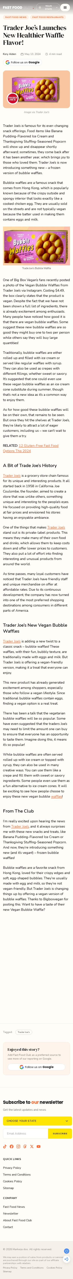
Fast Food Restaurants (47, 17)
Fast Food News (15, 17)
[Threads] (25, 1146)
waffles (56, 796)
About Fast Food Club (17, 1220)
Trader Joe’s (12, 475)
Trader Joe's (24, 1032)
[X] (32, 1146)
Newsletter (10, 1214)
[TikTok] (5, 1146)
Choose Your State (21, 1121)
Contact (8, 1227)
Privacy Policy (12, 1168)
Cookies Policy (12, 1181)
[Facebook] (11, 1146)
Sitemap (8, 1188)
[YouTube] (38, 1146)
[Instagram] (18, 1146)
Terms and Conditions (17, 1175)
